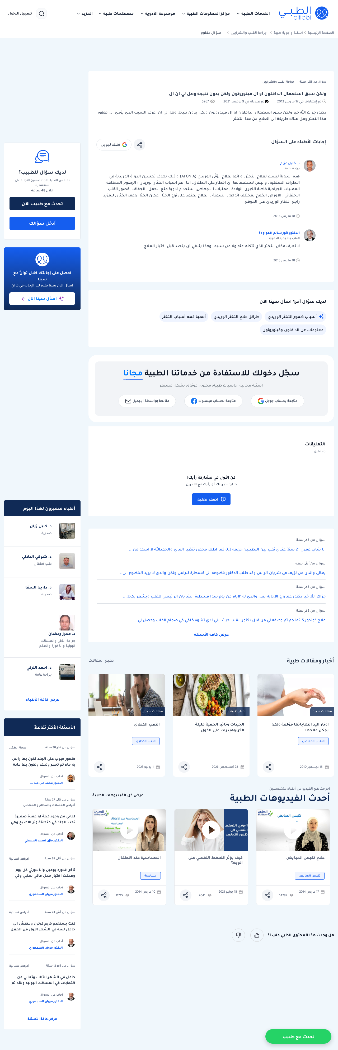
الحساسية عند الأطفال (139, 858)
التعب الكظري (147, 724)
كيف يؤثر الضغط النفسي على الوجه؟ (215, 860)
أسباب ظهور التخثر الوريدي (292, 316)
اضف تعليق (207, 499)
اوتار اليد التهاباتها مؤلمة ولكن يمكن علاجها (300, 727)
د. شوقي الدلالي (37, 556)
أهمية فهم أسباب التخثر (184, 316)
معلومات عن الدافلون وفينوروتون (292, 330)
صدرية (46, 532)
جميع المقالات (101, 660)
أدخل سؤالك (42, 223)
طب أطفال (43, 563)
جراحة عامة (43, 674)
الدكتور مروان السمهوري (46, 894)
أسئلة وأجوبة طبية (288, 32)
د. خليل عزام (290, 163)
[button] (253, 13)
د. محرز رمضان (61, 633)
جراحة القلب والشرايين (249, 32)
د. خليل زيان (41, 526)
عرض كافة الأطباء (42, 699)
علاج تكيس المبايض (305, 858)
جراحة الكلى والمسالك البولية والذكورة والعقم (57, 643)
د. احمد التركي (39, 667)
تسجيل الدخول (20, 13)
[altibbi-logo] (304, 13)
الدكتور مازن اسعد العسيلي (44, 840)
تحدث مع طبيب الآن (42, 203)
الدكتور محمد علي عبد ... (46, 782)
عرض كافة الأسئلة (211, 634)
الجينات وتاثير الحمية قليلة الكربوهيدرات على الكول (219, 727)
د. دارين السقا (38, 587)
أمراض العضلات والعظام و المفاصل (49, 805)
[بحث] (41, 13)
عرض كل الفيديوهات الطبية (117, 795)
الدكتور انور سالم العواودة (279, 233)
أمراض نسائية (19, 858)
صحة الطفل (17, 747)
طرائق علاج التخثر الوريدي (236, 316)
